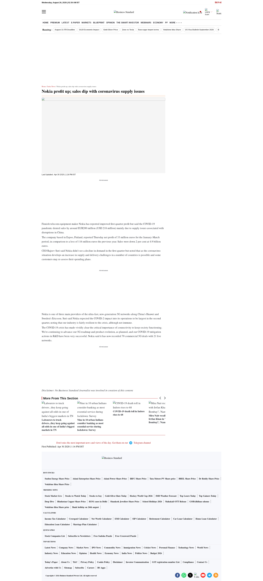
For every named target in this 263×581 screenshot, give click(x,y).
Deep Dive (49, 501)
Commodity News (112, 547)
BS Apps (101, 567)
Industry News (51, 553)
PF (166, 23)
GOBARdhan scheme (199, 501)
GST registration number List (166, 562)
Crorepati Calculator (78, 518)
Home (46, 23)
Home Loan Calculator (206, 518)
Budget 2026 (156, 553)
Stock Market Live (53, 495)
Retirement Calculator (159, 518)
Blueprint (98, 23)
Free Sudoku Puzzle (103, 536)
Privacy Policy (87, 562)
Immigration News (132, 547)
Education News (68, 553)
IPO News (96, 547)
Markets (86, 23)
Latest (65, 23)
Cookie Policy (103, 562)
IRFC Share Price (138, 478)
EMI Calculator (122, 518)
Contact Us (202, 562)
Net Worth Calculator (101, 518)
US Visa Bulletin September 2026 (199, 30)
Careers (90, 567)
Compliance (188, 562)
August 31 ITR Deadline (65, 30)
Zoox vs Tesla (128, 30)
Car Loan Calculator (182, 518)
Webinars (146, 23)
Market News (82, 547)
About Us (65, 562)
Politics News (141, 553)
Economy (158, 23)
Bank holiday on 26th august (85, 507)
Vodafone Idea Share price (57, 507)
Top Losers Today (188, 495)
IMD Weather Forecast (166, 495)
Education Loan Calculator (57, 524)
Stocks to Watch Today (75, 495)
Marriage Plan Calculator (85, 524)
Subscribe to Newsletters (79, 536)
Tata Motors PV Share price (162, 478)
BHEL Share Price (187, 478)
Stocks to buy (95, 495)
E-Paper (75, 23)
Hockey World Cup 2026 (141, 495)
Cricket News (150, 547)
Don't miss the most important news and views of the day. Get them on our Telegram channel (103, 442)
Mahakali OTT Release (175, 501)
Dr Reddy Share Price (209, 478)
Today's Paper (51, 562)
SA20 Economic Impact (89, 30)
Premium (55, 23)
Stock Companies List (55, 536)
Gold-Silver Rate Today (116, 495)
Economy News (112, 553)
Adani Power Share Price (115, 478)
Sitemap (68, 567)
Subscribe (79, 567)
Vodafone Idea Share (172, 30)
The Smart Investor (127, 23)
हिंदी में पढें (218, 2)
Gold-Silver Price (110, 30)
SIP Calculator (139, 518)
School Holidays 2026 (152, 501)
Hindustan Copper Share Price (71, 501)
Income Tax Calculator (55, 518)
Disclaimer (118, 562)
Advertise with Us (53, 567)
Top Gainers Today (207, 495)
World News (202, 547)
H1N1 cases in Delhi (98, 501)
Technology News (186, 547)
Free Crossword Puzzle (125, 536)
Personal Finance (167, 547)
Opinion (110, 23)
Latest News (50, 547)
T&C (75, 562)
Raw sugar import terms (148, 30)
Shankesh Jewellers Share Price (124, 501)
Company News (66, 547)
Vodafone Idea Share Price (57, 484)
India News (51, 86)
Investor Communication (137, 562)
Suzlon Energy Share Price (57, 478)
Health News (96, 553)
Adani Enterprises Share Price (86, 478)
